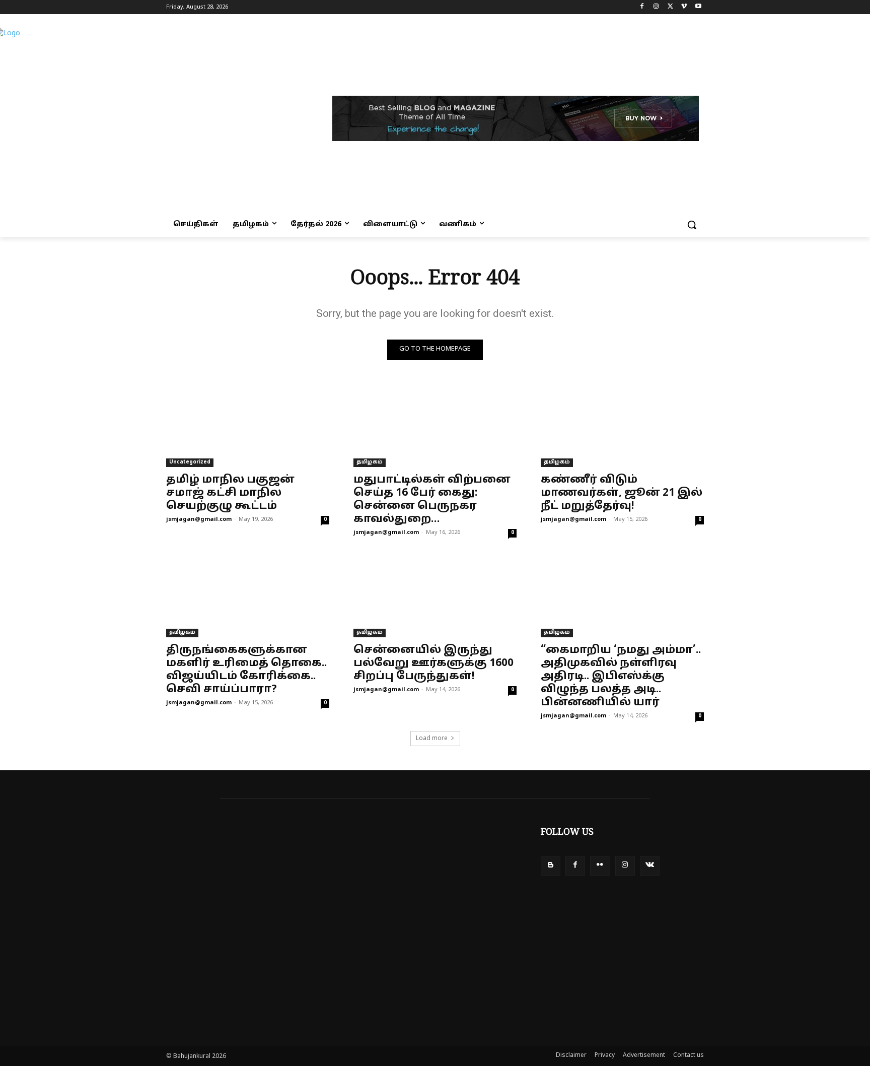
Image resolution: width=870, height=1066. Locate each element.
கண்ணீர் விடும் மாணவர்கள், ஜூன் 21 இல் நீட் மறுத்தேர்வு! (621, 493)
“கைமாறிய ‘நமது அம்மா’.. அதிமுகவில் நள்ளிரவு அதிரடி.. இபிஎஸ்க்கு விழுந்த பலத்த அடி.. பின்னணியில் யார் (621, 676)
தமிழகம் (369, 462)
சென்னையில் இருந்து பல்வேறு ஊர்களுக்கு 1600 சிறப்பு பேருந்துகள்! (433, 663)
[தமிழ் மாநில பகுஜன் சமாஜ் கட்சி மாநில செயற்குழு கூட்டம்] (247, 426)
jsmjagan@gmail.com (199, 519)
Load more (432, 738)
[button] (692, 225)
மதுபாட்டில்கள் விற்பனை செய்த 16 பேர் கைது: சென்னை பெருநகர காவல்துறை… (432, 500)
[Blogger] (550, 866)
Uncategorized (189, 462)
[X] (670, 7)
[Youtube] (698, 7)
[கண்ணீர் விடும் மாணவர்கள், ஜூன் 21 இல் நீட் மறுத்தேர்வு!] (622, 426)
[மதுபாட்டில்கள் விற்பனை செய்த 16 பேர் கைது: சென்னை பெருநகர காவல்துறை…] (435, 426)
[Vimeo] (684, 7)
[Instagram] (656, 7)
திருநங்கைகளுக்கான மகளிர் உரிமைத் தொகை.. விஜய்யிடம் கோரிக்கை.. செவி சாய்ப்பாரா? (246, 670)
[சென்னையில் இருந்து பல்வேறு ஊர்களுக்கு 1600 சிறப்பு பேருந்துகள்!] (435, 596)
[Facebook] (642, 7)
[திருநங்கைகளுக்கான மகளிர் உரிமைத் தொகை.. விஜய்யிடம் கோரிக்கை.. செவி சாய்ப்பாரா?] (247, 596)
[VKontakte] (650, 866)
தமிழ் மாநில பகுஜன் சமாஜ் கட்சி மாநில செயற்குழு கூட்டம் (230, 493)
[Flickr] (600, 866)
